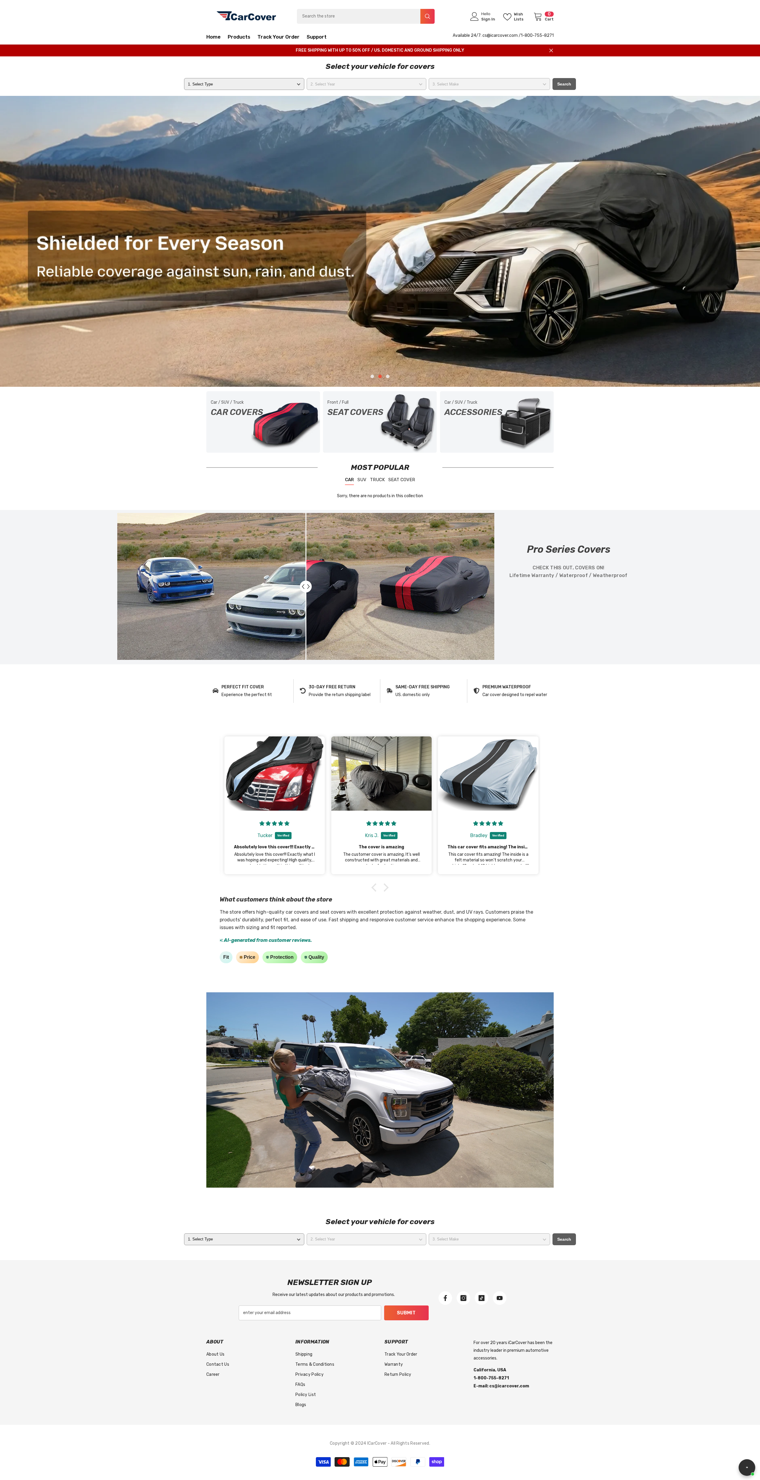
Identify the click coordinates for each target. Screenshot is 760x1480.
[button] (81, 241)
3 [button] (388, 376)
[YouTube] (499, 1298)
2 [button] (380, 376)
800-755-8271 (539, 35)
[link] (249, 691)
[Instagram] (463, 1298)
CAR (349, 479)
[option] (380, 241)
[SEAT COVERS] (380, 422)
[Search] (366, 16)
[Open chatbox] (747, 1467)
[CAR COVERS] (263, 422)
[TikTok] (481, 1298)
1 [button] (372, 376)
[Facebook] (445, 1298)
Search (564, 84)
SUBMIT (406, 1313)
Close (551, 50)
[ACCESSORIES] (497, 422)
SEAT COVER (401, 479)
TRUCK (377, 479)
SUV (361, 479)
